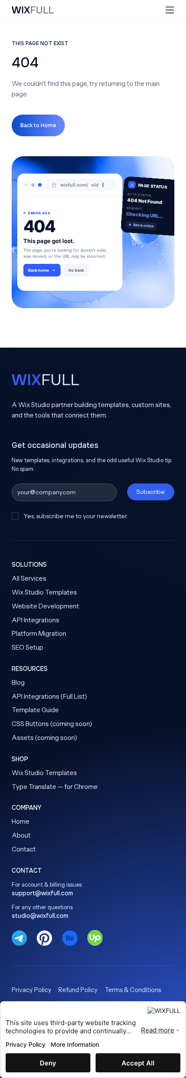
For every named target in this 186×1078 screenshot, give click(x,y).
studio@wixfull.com (40, 916)
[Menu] (170, 10)
